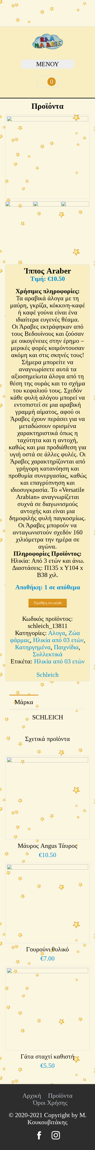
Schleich (47, 674)
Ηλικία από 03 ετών (58, 640)
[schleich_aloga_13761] (47, 217)
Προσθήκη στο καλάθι (47, 603)
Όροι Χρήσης (50, 1102)
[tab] (24, 702)
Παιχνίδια (66, 647)
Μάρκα (24, 702)
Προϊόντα (60, 1095)
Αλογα (56, 633)
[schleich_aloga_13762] (75, 217)
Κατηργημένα (33, 647)
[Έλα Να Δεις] (47, 47)
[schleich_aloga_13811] (19, 217)
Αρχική (31, 1095)
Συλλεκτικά (48, 654)
